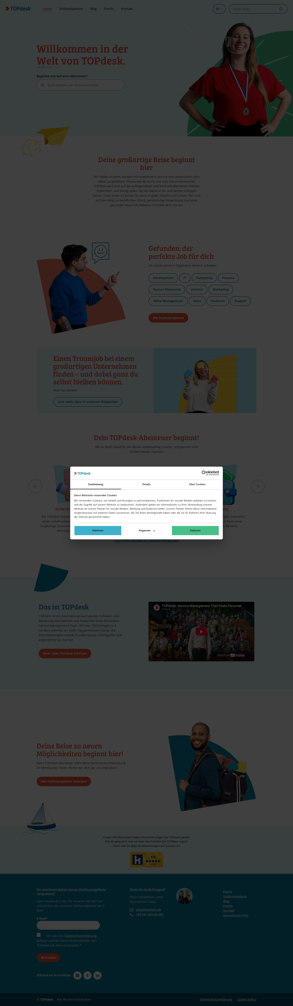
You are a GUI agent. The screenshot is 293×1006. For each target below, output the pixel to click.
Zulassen (195, 530)
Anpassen (145, 530)
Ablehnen (97, 530)
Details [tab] (146, 484)
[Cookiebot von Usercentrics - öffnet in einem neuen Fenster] (204, 473)
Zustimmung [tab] (95, 484)
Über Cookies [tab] (197, 484)
